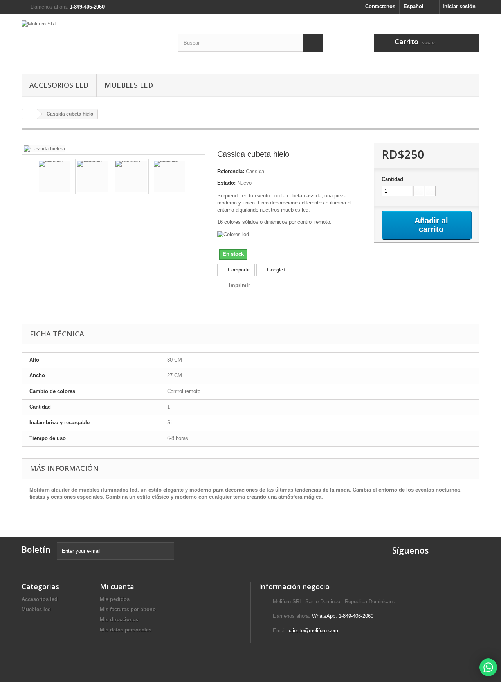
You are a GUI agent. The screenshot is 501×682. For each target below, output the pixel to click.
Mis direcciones (119, 619)
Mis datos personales (125, 630)
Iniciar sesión (459, 6)
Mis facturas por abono (128, 609)
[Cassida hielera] (44, 148)
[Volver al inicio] (29, 114)
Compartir (238, 270)
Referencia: (230, 171)
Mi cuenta (117, 586)
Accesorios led (58, 85)
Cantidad (392, 179)
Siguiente (194, 177)
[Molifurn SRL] (94, 42)
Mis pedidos (115, 599)
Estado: (226, 183)
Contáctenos (380, 6)
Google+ (275, 270)
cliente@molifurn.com (313, 630)
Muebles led (129, 85)
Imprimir (239, 285)
